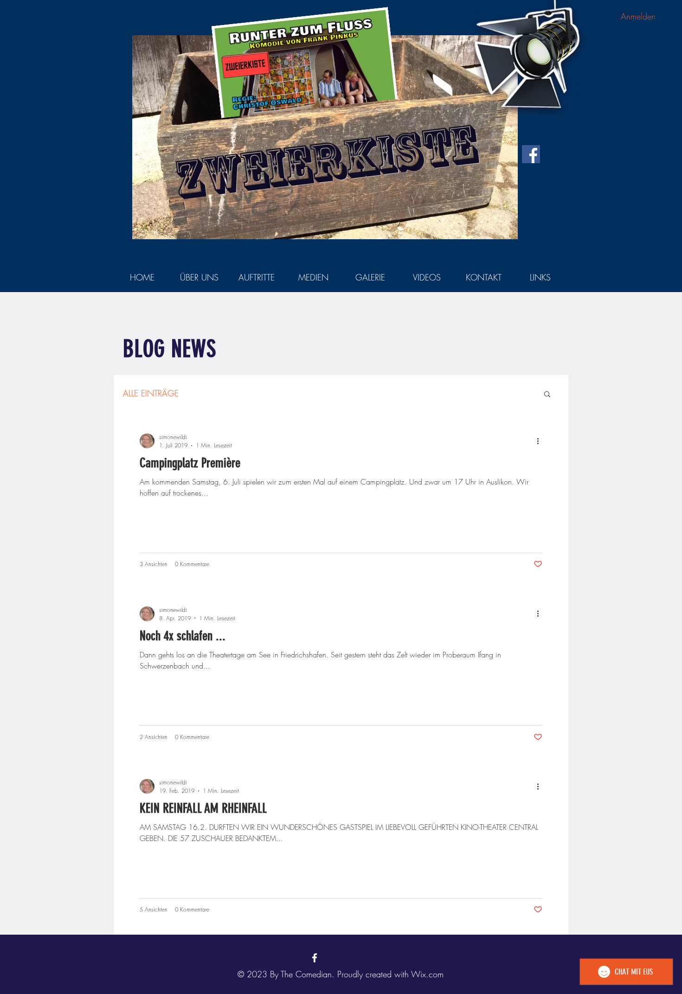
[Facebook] (531, 154)
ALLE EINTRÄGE (151, 393)
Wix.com (427, 974)
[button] (547, 395)
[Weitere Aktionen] (541, 440)
